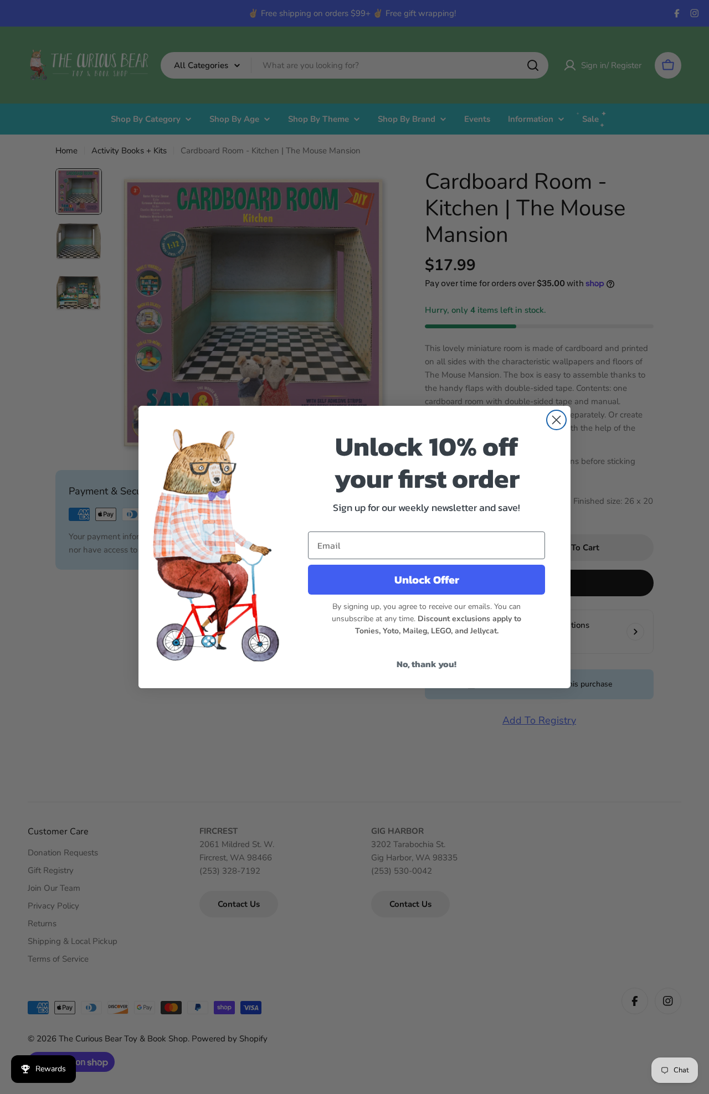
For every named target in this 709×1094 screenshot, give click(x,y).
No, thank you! (426, 663)
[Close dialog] (556, 420)
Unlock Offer (426, 579)
